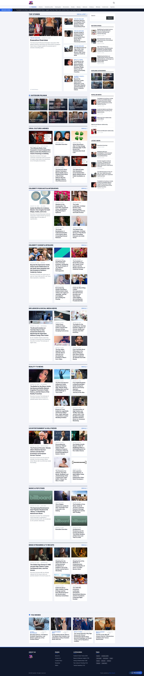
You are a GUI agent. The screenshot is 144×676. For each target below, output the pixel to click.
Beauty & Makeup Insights (100, 632)
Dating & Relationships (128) (80, 660)
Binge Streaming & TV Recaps (41, 545)
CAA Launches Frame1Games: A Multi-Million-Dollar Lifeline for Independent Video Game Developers (78, 475)
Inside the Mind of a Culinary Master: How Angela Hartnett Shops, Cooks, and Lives (40, 210)
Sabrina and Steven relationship (99, 124)
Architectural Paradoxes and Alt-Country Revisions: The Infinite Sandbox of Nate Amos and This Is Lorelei (79, 533)
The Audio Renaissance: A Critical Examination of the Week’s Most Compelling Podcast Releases (61, 233)
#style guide (58, 7)
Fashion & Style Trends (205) (81, 655)
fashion (98, 655)
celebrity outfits (105, 655)
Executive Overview (39, 40)
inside (111, 658)
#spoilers (112, 7)
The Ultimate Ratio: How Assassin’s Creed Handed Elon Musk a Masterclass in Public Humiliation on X (79, 173)
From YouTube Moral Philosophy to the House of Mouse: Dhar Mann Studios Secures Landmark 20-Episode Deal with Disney (79, 354)
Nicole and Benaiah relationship (105, 130)
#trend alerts (66, 7)
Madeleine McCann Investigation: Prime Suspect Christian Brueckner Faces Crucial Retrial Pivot (79, 23)
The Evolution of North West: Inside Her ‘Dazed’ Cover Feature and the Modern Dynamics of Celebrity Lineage (79, 265)
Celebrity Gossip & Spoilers (41, 245)
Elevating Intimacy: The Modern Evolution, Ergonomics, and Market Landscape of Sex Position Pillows (39, 637)
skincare (103, 660)
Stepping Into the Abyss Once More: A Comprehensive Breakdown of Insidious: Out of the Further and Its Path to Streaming (62, 565)
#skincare (85, 7)
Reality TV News (36, 367)
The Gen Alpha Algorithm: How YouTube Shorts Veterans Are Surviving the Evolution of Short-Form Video (61, 354)
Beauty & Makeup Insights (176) (81, 658)
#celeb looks (105, 7)
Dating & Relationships (33, 632)
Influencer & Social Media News (43, 308)
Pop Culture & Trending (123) (81, 663)
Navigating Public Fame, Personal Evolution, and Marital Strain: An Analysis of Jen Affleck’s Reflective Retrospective (62, 266)
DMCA (56, 665)
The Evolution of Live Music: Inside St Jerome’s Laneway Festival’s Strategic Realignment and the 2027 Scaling (79, 508)
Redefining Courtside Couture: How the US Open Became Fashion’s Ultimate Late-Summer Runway (105, 31)
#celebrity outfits (49, 7)
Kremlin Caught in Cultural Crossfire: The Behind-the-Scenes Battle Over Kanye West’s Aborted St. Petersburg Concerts (80, 37)
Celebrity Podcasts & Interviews (43, 188)
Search (93, 15)
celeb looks (104, 663)
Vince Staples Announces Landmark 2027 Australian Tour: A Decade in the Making (62, 507)
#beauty (79, 7)
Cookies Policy (58, 660)
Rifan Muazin (112, 673)
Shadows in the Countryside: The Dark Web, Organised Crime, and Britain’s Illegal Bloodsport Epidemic (62, 208)
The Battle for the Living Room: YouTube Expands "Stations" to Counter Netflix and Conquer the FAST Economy (79, 328)
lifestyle (98, 663)
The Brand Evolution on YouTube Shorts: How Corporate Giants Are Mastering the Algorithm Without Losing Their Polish (39, 331)
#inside (73, 7)
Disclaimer (57, 663)
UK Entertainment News (56, 632)
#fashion (41, 7)
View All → (84, 128)
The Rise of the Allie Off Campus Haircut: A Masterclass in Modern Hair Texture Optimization (105, 637)
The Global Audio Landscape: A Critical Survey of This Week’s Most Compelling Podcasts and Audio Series (79, 233)
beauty (98, 660)
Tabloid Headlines (35, 37)
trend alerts (105, 658)
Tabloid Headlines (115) (79, 665)
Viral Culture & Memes (39, 128)
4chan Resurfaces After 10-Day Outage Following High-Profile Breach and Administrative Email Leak (79, 148)
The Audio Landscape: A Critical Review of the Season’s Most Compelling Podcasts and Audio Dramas (79, 208)
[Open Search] (113, 2)
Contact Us (58, 658)
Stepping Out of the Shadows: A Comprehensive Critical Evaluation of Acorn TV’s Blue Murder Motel (79, 565)
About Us (57, 655)
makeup (109, 660)
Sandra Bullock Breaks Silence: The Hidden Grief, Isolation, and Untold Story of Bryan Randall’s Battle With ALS (60, 637)
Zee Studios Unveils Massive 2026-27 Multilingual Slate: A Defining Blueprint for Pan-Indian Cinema (79, 447)
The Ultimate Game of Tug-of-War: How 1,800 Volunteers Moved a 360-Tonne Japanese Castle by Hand (80, 51)
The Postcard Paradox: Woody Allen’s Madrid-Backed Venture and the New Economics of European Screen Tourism (40, 451)
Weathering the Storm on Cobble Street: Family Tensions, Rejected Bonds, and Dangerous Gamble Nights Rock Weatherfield (105, 58)
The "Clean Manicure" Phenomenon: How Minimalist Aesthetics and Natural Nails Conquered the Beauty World (105, 49)
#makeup (91, 7)
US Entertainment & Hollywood (43, 428)
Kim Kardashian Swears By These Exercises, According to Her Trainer (105, 40)
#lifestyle (98, 7)
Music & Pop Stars (37, 488)
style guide (99, 658)
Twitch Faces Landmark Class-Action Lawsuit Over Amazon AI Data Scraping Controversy (62, 327)
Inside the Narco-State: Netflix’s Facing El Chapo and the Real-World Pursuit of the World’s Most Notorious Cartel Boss (62, 591)
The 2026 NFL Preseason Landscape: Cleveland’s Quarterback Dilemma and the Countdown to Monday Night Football (79, 593)
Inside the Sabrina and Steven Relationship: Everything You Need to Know (104, 111)
